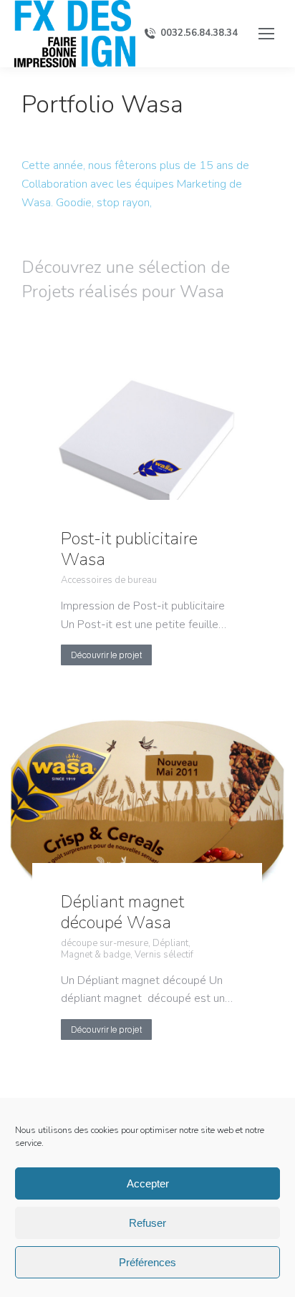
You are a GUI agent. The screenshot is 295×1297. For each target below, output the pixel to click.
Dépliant (170, 944)
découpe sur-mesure (104, 944)
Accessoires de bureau (109, 581)
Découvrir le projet (106, 655)
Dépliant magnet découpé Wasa (122, 912)
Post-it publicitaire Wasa (129, 549)
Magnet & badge (95, 955)
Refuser (147, 1223)
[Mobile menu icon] (266, 33)
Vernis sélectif (164, 955)
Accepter (148, 1183)
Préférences (147, 1262)
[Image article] (147, 445)
